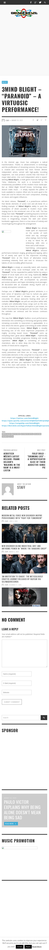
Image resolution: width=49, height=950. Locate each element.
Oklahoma (37, 434)
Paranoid (5, 436)
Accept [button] (19, 947)
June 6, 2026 (13, 521)
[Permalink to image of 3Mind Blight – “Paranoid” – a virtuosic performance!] (24, 141)
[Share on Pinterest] (45, 120)
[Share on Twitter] (37, 120)
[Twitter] (40, 2)
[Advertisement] (24, 46)
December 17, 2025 (15, 585)
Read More (37, 946)
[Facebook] (31, 2)
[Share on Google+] (41, 120)
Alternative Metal (27, 434)
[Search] (5, 2)
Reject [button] (28, 947)
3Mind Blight (6, 434)
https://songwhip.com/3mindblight (24, 423)
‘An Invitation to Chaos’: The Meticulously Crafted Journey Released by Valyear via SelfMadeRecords (22, 579)
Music (4, 82)
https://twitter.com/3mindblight (24, 418)
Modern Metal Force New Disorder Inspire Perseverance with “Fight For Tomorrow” (22, 517)
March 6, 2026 (14, 552)
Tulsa (11, 436)
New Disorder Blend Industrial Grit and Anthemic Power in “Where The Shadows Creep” (24, 547)
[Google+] (35, 2)
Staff (6, 521)
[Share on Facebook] (33, 120)
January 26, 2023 (17, 120)
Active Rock (16, 434)
